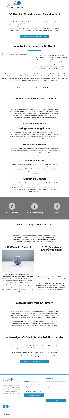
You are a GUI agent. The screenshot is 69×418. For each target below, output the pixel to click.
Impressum (6, 413)
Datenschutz (6, 414)
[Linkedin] (4, 406)
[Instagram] (7, 406)
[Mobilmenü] (64, 4)
